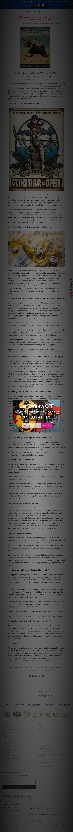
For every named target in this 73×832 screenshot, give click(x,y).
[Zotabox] (59, 430)
